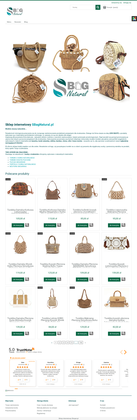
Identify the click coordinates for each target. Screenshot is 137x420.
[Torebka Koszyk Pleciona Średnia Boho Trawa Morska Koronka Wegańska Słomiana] (52, 247)
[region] (68, 69)
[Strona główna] (15, 11)
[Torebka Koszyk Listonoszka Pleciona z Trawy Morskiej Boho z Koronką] (116, 247)
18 (81, 342)
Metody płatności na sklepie (47, 408)
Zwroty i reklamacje (44, 411)
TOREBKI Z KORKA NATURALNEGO (22, 158)
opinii (33, 352)
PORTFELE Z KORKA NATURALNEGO (23, 164)
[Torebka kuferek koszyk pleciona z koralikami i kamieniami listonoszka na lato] (84, 193)
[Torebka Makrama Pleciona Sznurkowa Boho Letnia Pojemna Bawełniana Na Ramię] (84, 301)
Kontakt (103, 405)
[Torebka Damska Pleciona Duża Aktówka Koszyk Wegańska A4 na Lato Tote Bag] (20, 301)
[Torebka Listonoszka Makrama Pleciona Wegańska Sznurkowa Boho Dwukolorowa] (116, 193)
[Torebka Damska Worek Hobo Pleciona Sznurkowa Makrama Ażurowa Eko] (20, 247)
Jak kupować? (73, 405)
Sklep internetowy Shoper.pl (68, 418)
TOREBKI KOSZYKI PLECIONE (20, 160)
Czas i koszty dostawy (45, 405)
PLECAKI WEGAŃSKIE (17, 162)
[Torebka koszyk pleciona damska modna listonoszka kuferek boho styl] (116, 301)
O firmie (103, 411)
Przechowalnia (10, 411)
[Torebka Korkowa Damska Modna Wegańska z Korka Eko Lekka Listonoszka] (52, 193)
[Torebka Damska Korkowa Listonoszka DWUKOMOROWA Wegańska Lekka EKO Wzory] (20, 193)
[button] (125, 352)
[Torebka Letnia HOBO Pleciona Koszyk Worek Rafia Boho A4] (52, 301)
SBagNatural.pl (43, 124)
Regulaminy (41, 413)
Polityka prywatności (107, 408)
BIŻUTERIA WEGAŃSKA (18, 166)
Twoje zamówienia (12, 405)
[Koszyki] (68, 69)
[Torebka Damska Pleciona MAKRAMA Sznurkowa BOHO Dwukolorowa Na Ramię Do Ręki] (84, 247)
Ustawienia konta (11, 408)
